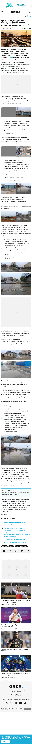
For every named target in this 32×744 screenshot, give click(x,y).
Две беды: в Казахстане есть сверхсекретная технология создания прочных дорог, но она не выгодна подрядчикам (17, 534)
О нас (3, 699)
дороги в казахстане (22, 546)
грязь (11, 546)
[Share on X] (22, 551)
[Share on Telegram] (10, 551)
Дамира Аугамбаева (26, 28)
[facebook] (15, 703)
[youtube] (20, 703)
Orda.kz (11, 57)
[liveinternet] (27, 709)
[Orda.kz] (16, 688)
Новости (8, 16)
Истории (21, 16)
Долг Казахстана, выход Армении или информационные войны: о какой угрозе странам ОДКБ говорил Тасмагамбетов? (15, 540)
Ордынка (3, 16)
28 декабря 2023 (7, 28)
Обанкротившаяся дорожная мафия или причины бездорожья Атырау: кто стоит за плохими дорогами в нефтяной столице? (16, 524)
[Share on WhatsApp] (16, 551)
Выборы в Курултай (24, 699)
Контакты (9, 699)
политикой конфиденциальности (13, 738)
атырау (5, 546)
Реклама (15, 699)
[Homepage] (16, 12)
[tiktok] (25, 703)
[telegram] (11, 703)
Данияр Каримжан (5, 604)
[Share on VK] (28, 551)
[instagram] (6, 703)
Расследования (15, 16)
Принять (5, 741)
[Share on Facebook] (4, 551)
